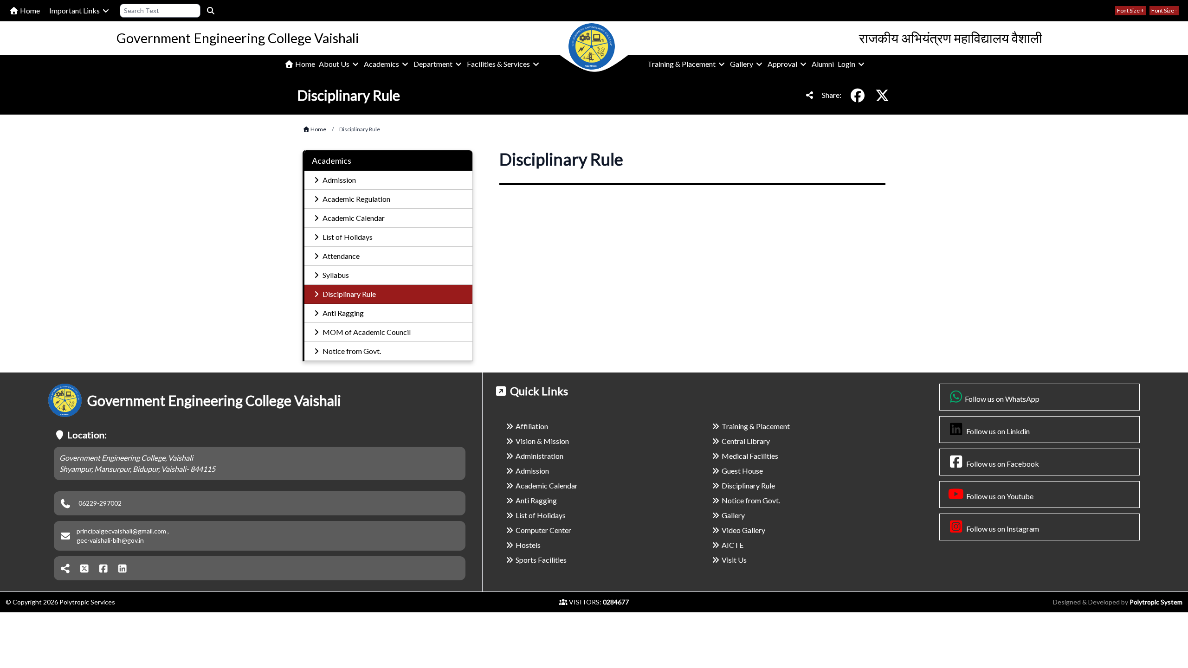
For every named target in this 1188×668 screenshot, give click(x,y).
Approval (783, 63)
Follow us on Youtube (999, 496)
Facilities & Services (499, 63)
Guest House (742, 470)
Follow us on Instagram (1002, 528)
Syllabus (335, 274)
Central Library (746, 441)
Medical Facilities (750, 455)
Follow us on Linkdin (997, 431)
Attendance (340, 255)
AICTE (732, 544)
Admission (338, 179)
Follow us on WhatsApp (1002, 398)
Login (847, 63)
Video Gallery (743, 530)
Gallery (742, 63)
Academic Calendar (353, 217)
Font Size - (1164, 10)
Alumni (823, 63)
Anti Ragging (342, 312)
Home (29, 10)
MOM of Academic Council (366, 332)
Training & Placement (682, 63)
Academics (382, 63)
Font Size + (1130, 10)
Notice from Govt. (351, 351)
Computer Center (543, 530)
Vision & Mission (542, 441)
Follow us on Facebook (1002, 463)
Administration (539, 455)
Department (433, 63)
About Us (335, 63)
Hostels (528, 544)
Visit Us (734, 559)
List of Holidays (347, 236)
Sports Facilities (541, 559)
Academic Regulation (355, 198)
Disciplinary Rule (348, 293)
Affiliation (532, 426)
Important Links (75, 10)
